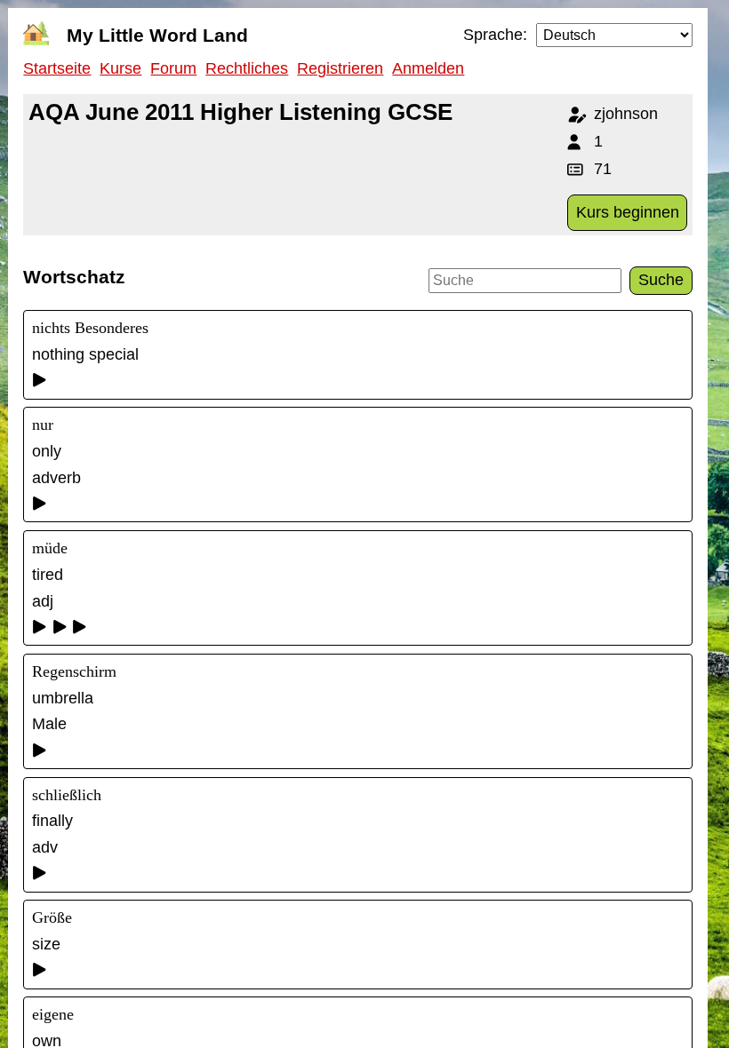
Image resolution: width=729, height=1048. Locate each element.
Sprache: (495, 35)
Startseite (57, 68)
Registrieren (340, 68)
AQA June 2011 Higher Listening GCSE (240, 112)
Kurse (120, 68)
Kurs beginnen (627, 212)
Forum (173, 68)
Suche (661, 280)
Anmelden (428, 68)
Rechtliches (246, 68)
